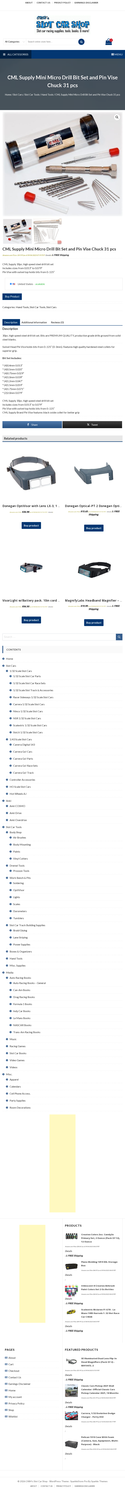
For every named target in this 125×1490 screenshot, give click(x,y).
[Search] (81, 42)
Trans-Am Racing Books (26, 1032)
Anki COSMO (17, 805)
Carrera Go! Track (23, 772)
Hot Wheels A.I (18, 793)
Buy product (12, 296)
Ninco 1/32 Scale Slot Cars (28, 711)
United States (25, 284)
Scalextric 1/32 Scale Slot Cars (30, 725)
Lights (16, 897)
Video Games (17, 1060)
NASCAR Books (22, 1025)
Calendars (15, 1086)
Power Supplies (21, 944)
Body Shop (16, 832)
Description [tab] (10, 322)
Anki (8, 800)
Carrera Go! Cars (22, 751)
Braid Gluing (20, 930)
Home (8, 94)
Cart (11, 1364)
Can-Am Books (21, 989)
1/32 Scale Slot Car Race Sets (29, 683)
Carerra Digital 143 (24, 744)
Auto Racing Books (20, 977)
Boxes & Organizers (21, 951)
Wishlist (13, 1416)
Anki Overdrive (18, 820)
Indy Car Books (21, 1011)
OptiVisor (18, 890)
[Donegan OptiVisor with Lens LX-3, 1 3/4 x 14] (31, 473)
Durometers (20, 911)
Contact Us (43, 2)
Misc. (9, 1074)
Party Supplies (18, 1100)
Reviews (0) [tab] (57, 322)
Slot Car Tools (32, 94)
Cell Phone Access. (20, 1093)
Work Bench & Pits (20, 877)
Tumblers (18, 918)
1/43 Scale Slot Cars (21, 739)
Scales (16, 904)
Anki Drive (15, 812)
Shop (11, 1409)
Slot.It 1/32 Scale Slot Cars (28, 732)
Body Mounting (22, 844)
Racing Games (18, 1046)
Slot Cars (18, 94)
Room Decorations (20, 1107)
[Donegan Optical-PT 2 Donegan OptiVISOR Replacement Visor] (94, 473)
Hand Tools (47, 94)
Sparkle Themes (99, 1481)
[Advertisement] (62, 1163)
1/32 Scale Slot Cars (21, 670)
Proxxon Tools (21, 870)
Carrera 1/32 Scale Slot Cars (29, 704)
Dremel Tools (17, 865)
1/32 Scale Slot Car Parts (27, 676)
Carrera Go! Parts (23, 758)
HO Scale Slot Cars (20, 786)
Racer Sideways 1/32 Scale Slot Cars (33, 697)
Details (48, 255)
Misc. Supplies (18, 965)
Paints (16, 851)
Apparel (14, 1079)
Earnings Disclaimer (86, 2)
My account (15, 1396)
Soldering (18, 883)
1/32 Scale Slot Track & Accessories (33, 690)
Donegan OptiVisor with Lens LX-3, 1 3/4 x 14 (35, 506)
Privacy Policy (62, 2)
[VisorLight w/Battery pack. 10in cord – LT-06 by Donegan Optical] (31, 568)
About (29, 2)
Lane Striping (20, 937)
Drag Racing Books (24, 997)
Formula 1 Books (22, 1004)
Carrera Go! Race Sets (25, 765)
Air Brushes (19, 837)
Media (9, 972)
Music (13, 1039)
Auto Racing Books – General (29, 982)
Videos (13, 1067)
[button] (117, 117)
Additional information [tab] (34, 322)
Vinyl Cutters (20, 858)
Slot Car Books (18, 1053)
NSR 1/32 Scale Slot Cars (27, 718)
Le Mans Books (21, 1018)
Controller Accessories (22, 779)
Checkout (13, 1370)
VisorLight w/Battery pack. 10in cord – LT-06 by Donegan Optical (50, 600)
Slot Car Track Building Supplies (27, 925)
